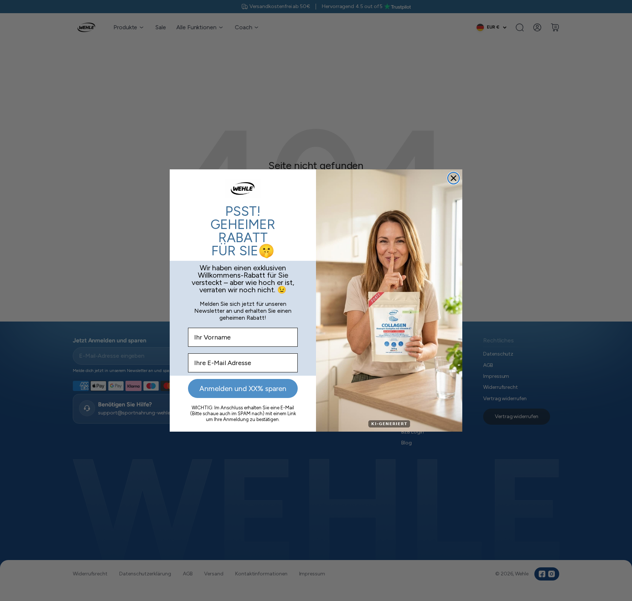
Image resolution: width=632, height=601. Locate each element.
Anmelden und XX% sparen (242, 388)
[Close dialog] (453, 178)
